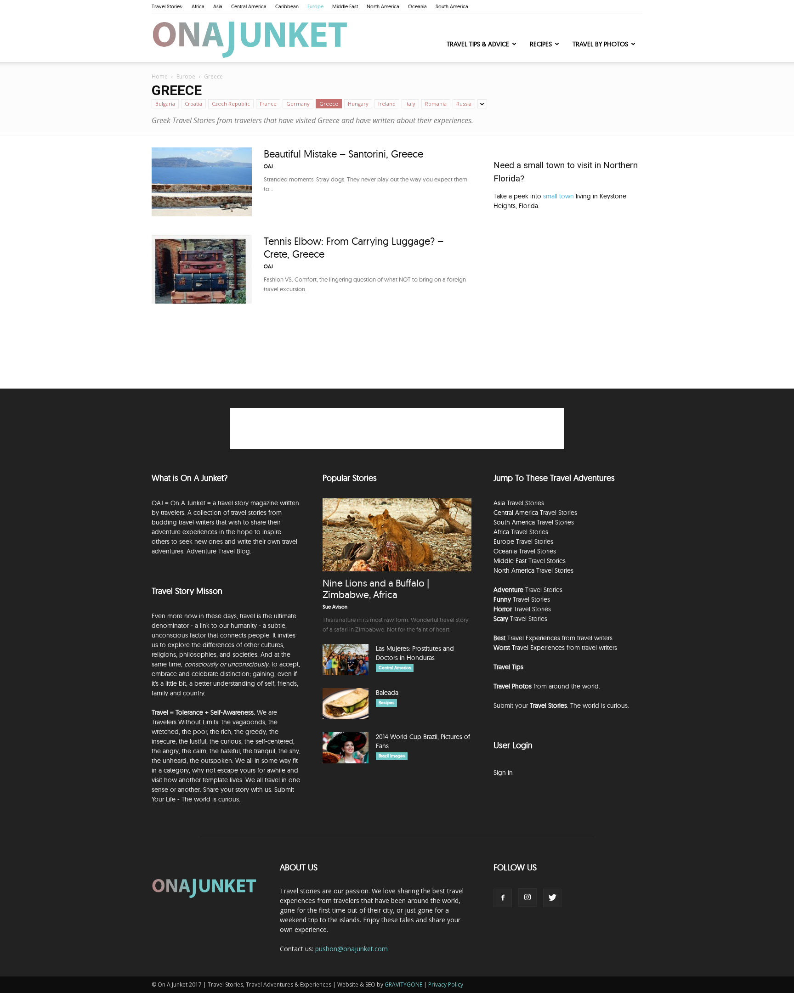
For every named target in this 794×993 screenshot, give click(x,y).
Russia (463, 103)
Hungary (358, 103)
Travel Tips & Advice (478, 44)
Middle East (345, 6)
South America (452, 6)
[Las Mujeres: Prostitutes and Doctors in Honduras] (346, 660)
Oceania (417, 6)
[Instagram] (527, 897)
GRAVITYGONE (403, 984)
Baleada (387, 692)
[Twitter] (552, 898)
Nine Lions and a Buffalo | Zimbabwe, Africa (376, 588)
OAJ (268, 166)
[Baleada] (346, 704)
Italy (410, 103)
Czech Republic (231, 103)
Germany (298, 103)
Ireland (387, 103)
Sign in (503, 772)
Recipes (541, 44)
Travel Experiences (533, 638)
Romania (436, 103)
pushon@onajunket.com (351, 948)
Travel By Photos (600, 44)
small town (558, 196)
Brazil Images (392, 756)
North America (383, 6)
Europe (315, 6)
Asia (217, 6)
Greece (328, 103)
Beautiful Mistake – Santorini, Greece (343, 153)
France (268, 103)
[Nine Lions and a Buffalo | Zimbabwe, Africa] (397, 534)
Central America (249, 6)
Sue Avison (335, 607)
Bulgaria (165, 103)
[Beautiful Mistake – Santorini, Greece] (202, 181)
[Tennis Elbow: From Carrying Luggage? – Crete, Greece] (202, 269)
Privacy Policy (445, 984)
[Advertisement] (567, 295)
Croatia (193, 103)
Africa (198, 6)
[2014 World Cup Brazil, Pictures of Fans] (346, 748)
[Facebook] (502, 898)
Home (160, 76)
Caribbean (287, 6)
